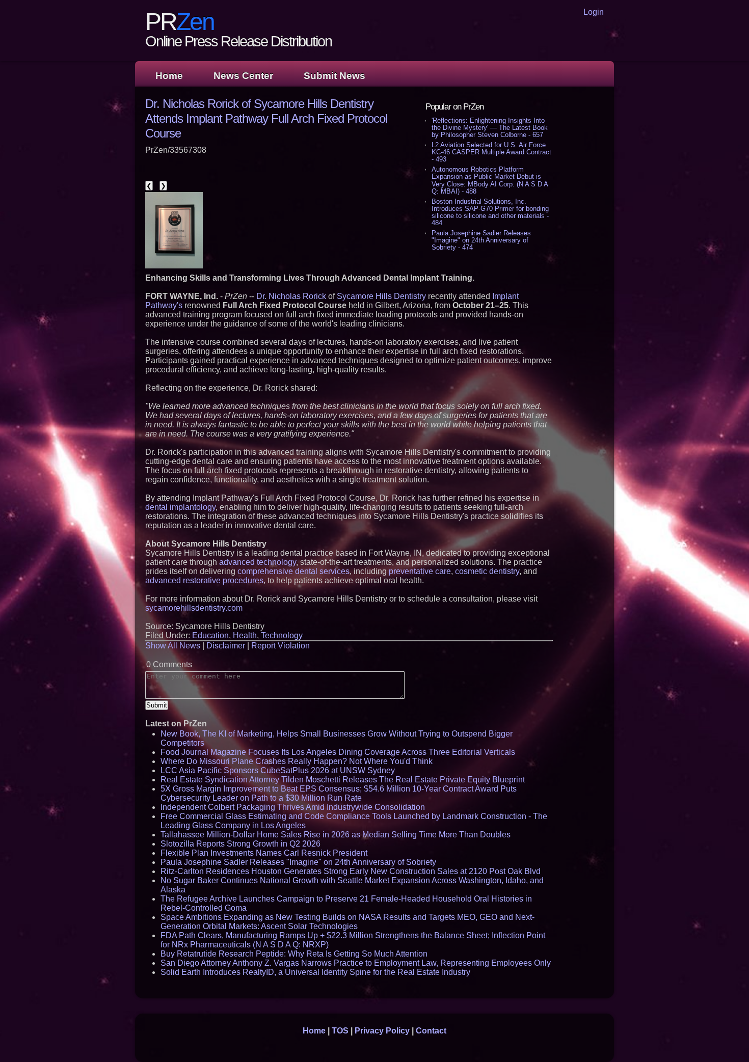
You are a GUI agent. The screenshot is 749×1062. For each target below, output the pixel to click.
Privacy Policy (382, 1030)
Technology (282, 635)
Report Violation (280, 645)
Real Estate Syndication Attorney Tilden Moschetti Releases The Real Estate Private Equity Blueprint (342, 779)
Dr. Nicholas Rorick (291, 296)
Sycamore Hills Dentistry (381, 296)
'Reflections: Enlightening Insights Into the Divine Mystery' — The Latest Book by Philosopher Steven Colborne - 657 (490, 128)
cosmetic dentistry (487, 571)
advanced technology (257, 562)
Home (169, 75)
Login (593, 12)
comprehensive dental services (293, 571)
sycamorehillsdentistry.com (194, 608)
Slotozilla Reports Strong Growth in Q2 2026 (240, 843)
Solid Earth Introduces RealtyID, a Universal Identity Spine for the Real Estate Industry (315, 972)
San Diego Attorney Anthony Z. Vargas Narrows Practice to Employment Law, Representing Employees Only (355, 963)
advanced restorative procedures (204, 580)
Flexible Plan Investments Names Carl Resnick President (263, 853)
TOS (340, 1030)
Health (245, 635)
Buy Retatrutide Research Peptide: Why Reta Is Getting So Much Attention (293, 953)
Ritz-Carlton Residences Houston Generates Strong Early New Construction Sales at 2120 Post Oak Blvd (350, 871)
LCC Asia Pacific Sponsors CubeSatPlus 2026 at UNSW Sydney (277, 770)
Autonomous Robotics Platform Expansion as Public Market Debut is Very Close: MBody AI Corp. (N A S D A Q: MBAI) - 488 (490, 180)
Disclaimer (225, 645)
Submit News (334, 75)
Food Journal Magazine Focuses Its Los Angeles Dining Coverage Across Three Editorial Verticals (337, 752)
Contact (431, 1030)
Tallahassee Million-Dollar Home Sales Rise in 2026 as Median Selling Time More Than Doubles (335, 834)
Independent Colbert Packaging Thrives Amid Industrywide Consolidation (292, 807)
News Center (243, 75)
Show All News (172, 645)
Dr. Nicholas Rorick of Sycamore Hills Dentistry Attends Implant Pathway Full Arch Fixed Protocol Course (266, 118)
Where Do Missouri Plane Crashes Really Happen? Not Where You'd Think (296, 761)
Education (210, 635)
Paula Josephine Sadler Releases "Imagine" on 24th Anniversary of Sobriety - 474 (481, 240)
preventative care (420, 571)
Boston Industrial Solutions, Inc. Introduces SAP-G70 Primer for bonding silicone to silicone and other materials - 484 (490, 212)
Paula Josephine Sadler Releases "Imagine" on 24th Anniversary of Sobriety (298, 862)
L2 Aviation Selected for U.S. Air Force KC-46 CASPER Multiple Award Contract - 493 (491, 152)
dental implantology (180, 507)
